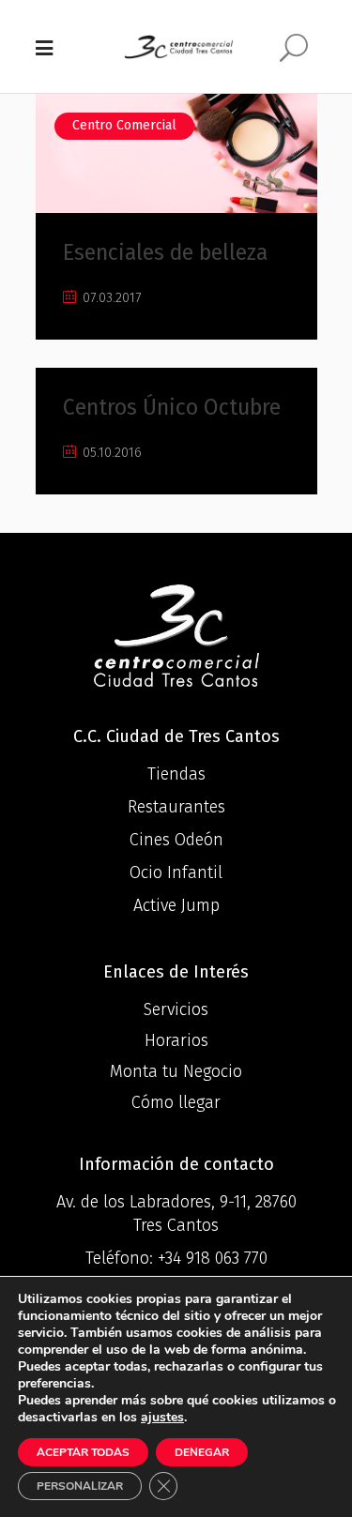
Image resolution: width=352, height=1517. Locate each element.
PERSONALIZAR (80, 1486)
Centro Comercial (124, 125)
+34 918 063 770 (213, 1258)
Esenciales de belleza (165, 252)
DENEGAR (202, 1452)
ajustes (162, 1417)
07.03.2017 (110, 298)
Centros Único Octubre (172, 407)
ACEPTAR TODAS (83, 1452)
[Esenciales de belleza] (176, 153)
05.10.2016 (110, 453)
